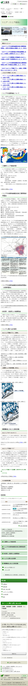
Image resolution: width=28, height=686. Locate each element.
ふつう (4, 633)
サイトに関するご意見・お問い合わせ (11, 671)
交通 (21, 8)
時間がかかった (7, 650)
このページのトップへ (15, 662)
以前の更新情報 (23, 525)
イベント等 (7, 569)
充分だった (6, 631)
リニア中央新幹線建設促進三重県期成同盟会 (12, 531)
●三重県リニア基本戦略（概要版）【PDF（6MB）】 (13, 401)
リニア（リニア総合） (8, 591)
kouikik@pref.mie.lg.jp (15, 618)
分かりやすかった (7, 639)
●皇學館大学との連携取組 (7, 486)
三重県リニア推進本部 (7, 529)
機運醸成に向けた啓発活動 (8, 536)
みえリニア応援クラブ (9, 567)
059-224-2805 (10, 614)
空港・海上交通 (6, 589)
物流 (4, 597)
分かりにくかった (7, 642)
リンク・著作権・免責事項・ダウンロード (12, 666)
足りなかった (6, 635)
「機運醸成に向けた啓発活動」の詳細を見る (14, 574)
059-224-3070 (7, 679)
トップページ (8, 8)
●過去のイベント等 (5, 490)
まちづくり (16, 8)
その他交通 (5, 594)
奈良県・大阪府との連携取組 (8, 532)
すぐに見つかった (7, 647)
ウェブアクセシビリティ (8, 669)
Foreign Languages (22, 1)
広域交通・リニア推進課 (6, 13)
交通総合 (5, 584)
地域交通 (5, 586)
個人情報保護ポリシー (7, 668)
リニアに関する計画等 (7, 534)
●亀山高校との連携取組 (6, 488)
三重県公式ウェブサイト (5, 2)
